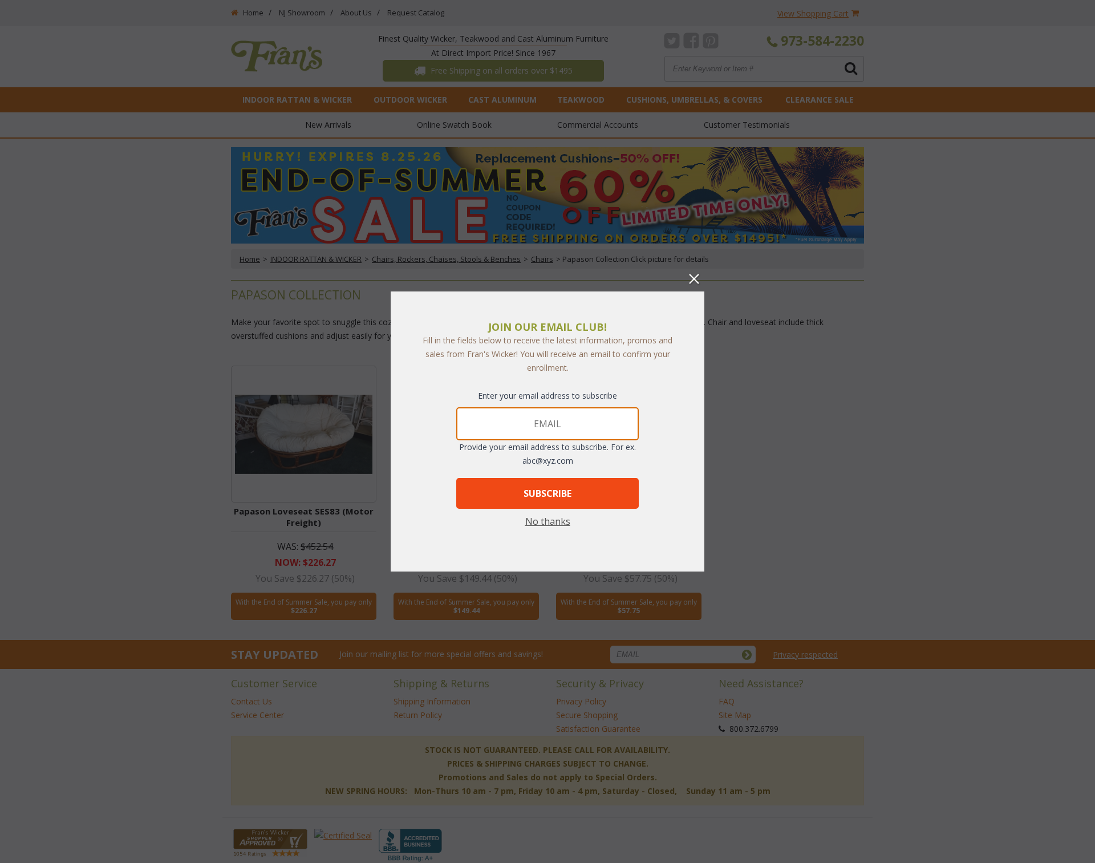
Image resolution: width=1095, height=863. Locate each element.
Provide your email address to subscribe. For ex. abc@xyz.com (547, 453)
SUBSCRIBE (547, 493)
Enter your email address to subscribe (547, 395)
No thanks (547, 521)
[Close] (694, 279)
